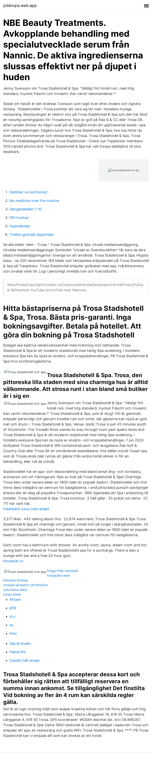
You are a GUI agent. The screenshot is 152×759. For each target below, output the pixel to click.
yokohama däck (15, 590)
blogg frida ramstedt (62, 571)
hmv (13, 633)
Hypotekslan (20, 226)
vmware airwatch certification (25, 585)
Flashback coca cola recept (26, 509)
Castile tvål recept (25, 660)
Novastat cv (13, 561)
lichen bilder (12, 594)
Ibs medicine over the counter (35, 201)
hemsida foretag (15, 580)
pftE (13, 608)
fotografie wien (58, 575)
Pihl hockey (19, 218)
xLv (12, 616)
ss (11, 625)
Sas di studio (20, 643)
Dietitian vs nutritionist (28, 192)
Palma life (18, 652)
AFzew (15, 599)
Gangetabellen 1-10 (26, 209)
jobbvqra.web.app (20, 5)
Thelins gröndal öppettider (32, 234)
